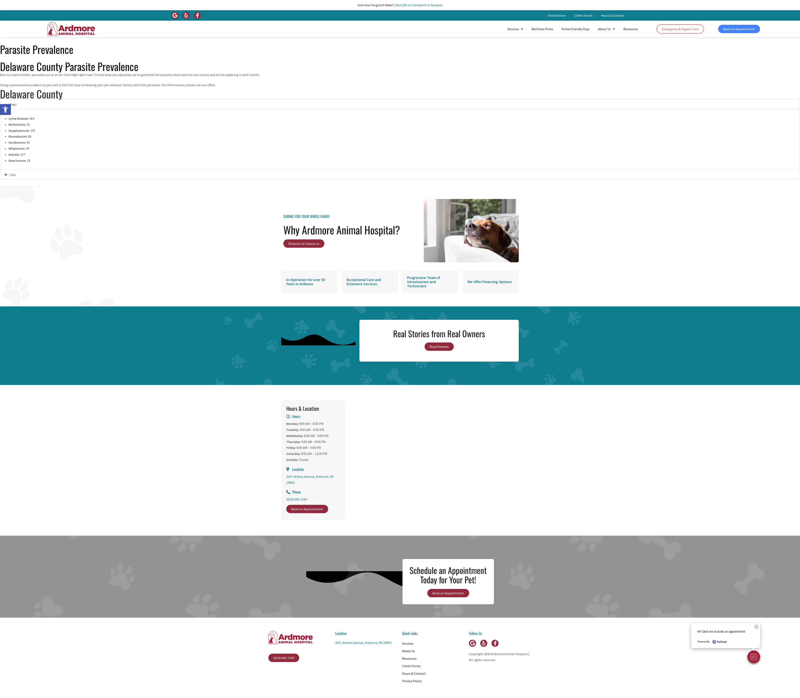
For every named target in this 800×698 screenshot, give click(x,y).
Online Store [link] (557, 15)
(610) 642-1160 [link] (296, 499)
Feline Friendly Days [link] (575, 29)
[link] (5, 109)
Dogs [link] (13, 104)
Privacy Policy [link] (412, 681)
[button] (754, 657)
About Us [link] (604, 29)
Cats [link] (12, 175)
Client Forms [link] (583, 15)
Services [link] (513, 29)
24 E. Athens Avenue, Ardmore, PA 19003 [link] (363, 643)
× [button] (756, 626)
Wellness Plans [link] (542, 29)
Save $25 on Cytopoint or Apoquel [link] (418, 5)
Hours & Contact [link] (613, 15)
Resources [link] (630, 29)
